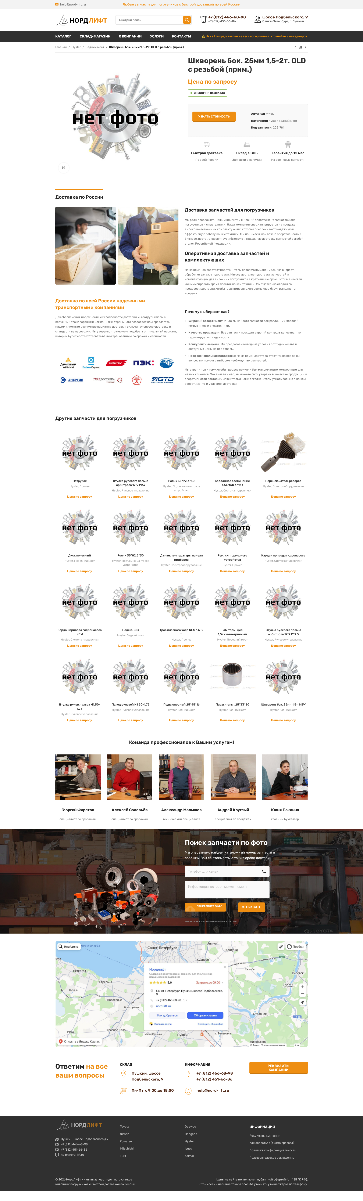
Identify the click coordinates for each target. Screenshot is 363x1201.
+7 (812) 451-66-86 (74, 1149)
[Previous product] (295, 47)
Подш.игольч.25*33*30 (232, 704)
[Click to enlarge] (63, 168)
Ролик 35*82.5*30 (130, 555)
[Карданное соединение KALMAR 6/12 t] (232, 452)
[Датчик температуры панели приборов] (181, 527)
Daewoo (190, 1126)
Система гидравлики (237, 490)
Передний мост (84, 560)
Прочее (84, 486)
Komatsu (126, 1141)
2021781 (278, 127)
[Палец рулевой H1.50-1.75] (130, 676)
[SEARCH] (187, 20)
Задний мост (95, 47)
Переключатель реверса (283, 481)
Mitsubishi (127, 1148)
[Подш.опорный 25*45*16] (181, 676)
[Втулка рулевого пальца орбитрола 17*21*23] (130, 452)
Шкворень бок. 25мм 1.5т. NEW (283, 704)
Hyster (76, 47)
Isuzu (188, 1148)
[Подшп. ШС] (130, 601)
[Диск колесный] (79, 527)
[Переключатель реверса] (283, 452)
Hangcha (191, 1134)
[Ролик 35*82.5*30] (130, 527)
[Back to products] (300, 47)
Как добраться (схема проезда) (271, 1143)
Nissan (124, 1134)
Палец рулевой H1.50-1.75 (131, 704)
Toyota (124, 1126)
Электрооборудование (288, 486)
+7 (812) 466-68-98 (74, 1144)
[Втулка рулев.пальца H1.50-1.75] (79, 676)
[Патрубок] (79, 452)
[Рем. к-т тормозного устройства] (232, 527)
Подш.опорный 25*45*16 (181, 704)
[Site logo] (81, 20)
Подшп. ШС (130, 630)
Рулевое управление (135, 490)
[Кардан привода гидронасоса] (283, 527)
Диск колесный (79, 555)
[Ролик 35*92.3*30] (181, 452)
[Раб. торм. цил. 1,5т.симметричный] (232, 601)
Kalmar (189, 1156)
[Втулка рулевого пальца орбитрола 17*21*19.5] (283, 601)
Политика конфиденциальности (272, 1150)
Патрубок (80, 481)
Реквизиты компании (278, 1068)
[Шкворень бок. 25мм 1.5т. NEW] (283, 676)
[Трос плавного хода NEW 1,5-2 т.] (181, 601)
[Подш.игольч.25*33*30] (232, 676)
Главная (61, 47)
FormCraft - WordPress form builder (211, 921)
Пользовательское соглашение (271, 1157)
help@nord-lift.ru (73, 4)
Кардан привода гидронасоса (283, 555)
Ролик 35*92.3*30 (181, 481)
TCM (123, 1156)
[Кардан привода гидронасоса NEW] (79, 601)
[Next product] (305, 47)
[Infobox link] (223, 20)
